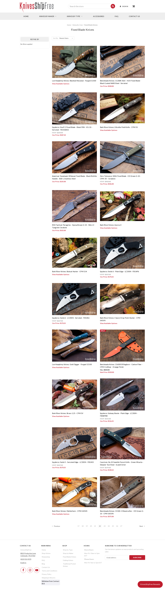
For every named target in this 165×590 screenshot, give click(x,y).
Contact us (134, 16)
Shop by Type (68, 550)
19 (87, 526)
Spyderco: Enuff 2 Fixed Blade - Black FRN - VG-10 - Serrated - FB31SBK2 (72, 128)
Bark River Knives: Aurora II (111, 225)
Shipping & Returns (48, 578)
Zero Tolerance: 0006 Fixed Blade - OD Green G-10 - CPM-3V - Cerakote (120, 177)
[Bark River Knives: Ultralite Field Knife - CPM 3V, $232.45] (122, 108)
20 (91, 526)
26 (117, 526)
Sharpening (46, 557)
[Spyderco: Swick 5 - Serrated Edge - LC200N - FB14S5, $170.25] (74, 443)
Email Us (23, 563)
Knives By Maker (46, 16)
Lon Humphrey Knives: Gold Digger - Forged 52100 (72, 364)
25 (113, 526)
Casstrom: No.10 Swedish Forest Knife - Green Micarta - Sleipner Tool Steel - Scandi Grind (121, 463)
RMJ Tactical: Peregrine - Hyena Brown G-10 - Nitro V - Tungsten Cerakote (73, 226)
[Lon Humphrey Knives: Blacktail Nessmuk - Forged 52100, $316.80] (74, 62)
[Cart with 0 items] (133, 6)
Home (26, 16)
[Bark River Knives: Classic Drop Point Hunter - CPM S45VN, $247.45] (122, 299)
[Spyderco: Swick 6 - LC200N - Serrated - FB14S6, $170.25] (74, 299)
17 (78, 526)
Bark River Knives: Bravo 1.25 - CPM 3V (67, 413)
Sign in (125, 6)
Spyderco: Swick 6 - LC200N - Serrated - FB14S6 (70, 318)
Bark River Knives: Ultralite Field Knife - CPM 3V (119, 127)
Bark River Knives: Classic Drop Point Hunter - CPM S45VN (120, 319)
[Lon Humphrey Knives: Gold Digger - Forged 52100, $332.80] (74, 346)
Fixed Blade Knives (69, 557)
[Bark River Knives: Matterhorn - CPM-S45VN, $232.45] (74, 492)
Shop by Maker (68, 553)
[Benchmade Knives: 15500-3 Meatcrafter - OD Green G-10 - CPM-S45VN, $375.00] (122, 492)
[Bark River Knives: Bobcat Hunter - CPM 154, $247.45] (74, 253)
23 (105, 526)
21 (95, 526)
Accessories (98, 16)
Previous (57, 526)
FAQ (116, 16)
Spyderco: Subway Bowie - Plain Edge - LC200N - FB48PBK (119, 414)
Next (141, 526)
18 (83, 526)
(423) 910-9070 (25, 559)
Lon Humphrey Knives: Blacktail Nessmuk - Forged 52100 (74, 81)
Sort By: (55, 38)
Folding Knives (68, 560)
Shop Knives (46, 553)
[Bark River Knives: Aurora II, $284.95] (122, 206)
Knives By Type (73, 16)
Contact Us (46, 567)
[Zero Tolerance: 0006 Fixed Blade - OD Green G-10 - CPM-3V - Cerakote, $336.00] (122, 157)
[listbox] (66, 38)
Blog (43, 564)
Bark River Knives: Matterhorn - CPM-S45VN (69, 511)
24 (109, 526)
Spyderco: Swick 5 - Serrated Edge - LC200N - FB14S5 (73, 462)
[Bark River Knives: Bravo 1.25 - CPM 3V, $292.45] (74, 394)
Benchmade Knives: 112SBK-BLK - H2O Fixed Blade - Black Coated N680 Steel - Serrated (120, 82)
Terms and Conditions (49, 571)
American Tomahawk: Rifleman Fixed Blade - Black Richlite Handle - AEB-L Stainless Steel (74, 177)
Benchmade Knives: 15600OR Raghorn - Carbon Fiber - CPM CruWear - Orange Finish (121, 365)
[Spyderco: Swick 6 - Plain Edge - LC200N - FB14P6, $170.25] (122, 253)
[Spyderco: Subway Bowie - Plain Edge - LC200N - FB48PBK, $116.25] (122, 394)
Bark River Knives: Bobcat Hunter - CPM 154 (69, 271)
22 (100, 526)
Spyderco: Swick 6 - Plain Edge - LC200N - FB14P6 (119, 271)
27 (121, 526)
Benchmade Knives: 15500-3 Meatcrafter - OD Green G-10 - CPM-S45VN (122, 512)
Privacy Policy (46, 574)
